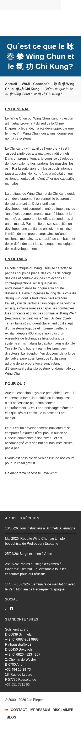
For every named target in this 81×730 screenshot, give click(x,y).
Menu (76, 5)
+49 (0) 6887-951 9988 (22, 639)
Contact (19, 710)
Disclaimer (63, 710)
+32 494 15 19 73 (18, 669)
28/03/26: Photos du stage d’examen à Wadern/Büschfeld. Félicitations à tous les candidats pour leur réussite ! (35, 569)
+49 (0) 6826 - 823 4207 (22, 654)
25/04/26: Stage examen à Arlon (28, 554)
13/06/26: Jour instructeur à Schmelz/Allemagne (40, 528)
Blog (11, 717)
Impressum (40, 710)
